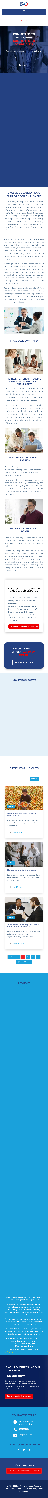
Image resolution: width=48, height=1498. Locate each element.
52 (19, 962)
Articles (10, 806)
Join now (24, 65)
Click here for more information (23, 1471)
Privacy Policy (31, 1489)
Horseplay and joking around (21, 870)
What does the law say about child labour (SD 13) (21, 814)
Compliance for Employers (19, 1396)
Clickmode (20, 1489)
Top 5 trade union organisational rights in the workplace (23, 926)
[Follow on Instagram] (29, 1449)
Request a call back (24, 58)
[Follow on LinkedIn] (24, 1449)
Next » (27, 962)
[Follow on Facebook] (18, 1449)
